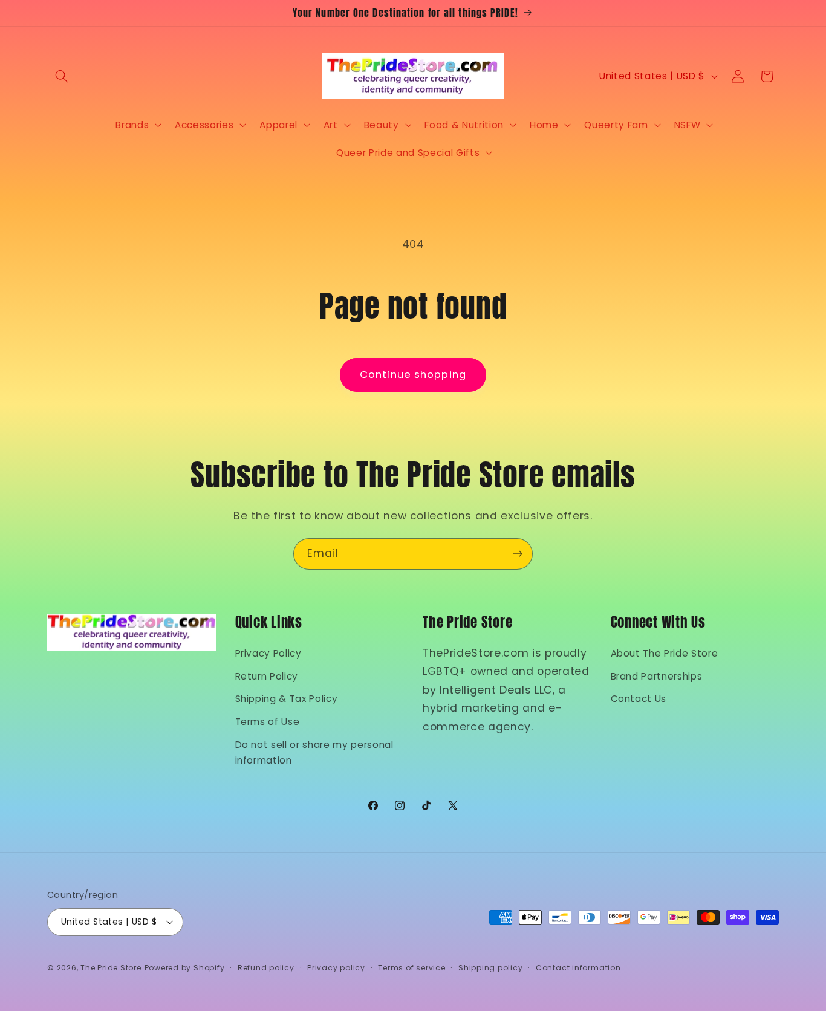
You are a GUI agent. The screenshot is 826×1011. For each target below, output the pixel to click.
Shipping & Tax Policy (286, 698)
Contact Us (639, 698)
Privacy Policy (268, 653)
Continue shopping (413, 375)
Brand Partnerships (657, 676)
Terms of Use (267, 721)
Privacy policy (336, 968)
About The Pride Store (664, 653)
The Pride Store (110, 968)
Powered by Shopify (185, 968)
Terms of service (411, 968)
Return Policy (267, 676)
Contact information (578, 968)
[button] (61, 76)
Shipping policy (490, 968)
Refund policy (266, 968)
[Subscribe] (517, 554)
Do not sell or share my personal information (314, 752)
